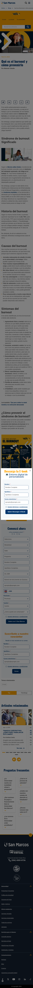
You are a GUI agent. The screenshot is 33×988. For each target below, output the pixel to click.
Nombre (7, 484)
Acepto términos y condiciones (17, 507)
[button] (30, 471)
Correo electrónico (10, 499)
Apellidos (7, 491)
